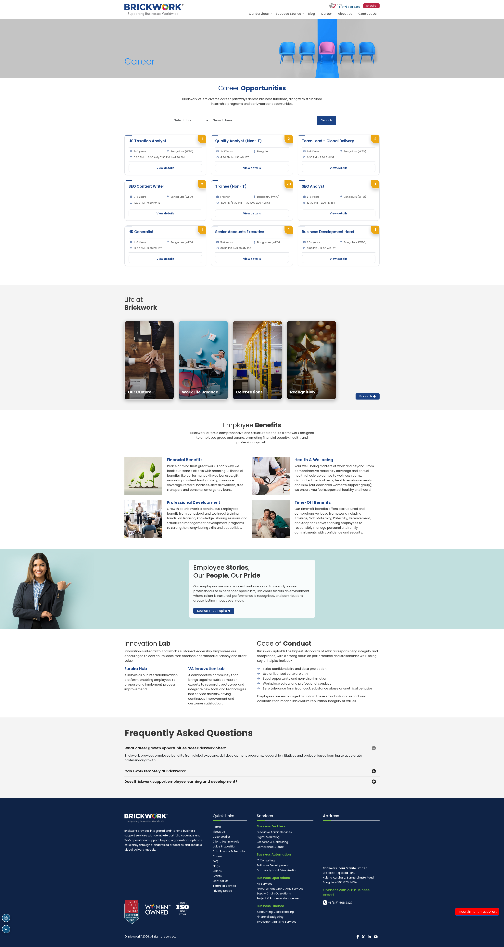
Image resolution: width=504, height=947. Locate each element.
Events (217, 876)
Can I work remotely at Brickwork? (155, 771)
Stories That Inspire (212, 610)
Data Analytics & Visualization (277, 870)
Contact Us (220, 881)
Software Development (273, 865)
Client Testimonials (226, 842)
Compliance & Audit (270, 847)
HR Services (264, 884)
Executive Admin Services (274, 832)
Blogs (216, 866)
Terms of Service (224, 886)
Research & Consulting (272, 842)
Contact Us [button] (367, 13)
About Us (219, 832)
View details (165, 168)
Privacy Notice (222, 891)
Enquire (371, 6)
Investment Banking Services (276, 922)
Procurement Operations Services (280, 889)
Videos (217, 871)
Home (217, 827)
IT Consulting (266, 860)
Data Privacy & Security (229, 851)
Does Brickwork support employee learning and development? (180, 781)
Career (217, 856)
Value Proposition (224, 846)
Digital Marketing (268, 837)
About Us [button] (345, 13)
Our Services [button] (259, 13)
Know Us (366, 396)
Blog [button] (311, 13)
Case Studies (222, 837)
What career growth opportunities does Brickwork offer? (175, 748)
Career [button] (326, 13)
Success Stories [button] (288, 13)
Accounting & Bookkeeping (275, 912)
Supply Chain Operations (274, 893)
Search (326, 120)
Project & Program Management (279, 898)
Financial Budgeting (270, 917)
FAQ (215, 861)
